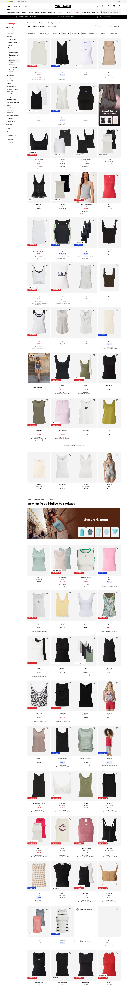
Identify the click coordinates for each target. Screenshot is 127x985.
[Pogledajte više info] (38, 80)
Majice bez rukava (63, 23)
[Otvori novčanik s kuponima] (97, 6)
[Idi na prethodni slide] (108, 503)
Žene (8, 6)
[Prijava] (103, 6)
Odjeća (35, 23)
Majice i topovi (44, 23)
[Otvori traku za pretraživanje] (101, 12)
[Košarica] (119, 6)
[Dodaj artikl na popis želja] (47, 41)
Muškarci (16, 6)
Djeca (25, 6)
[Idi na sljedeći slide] (119, 503)
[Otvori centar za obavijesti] (108, 6)
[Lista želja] (114, 6)
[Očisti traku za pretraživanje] (119, 12)
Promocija (42, 33)
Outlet (11, 1)
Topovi (53, 23)
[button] (100, 26)
